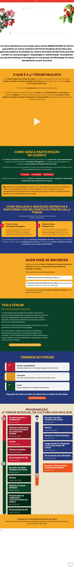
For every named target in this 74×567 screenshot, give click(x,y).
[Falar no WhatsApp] (70, 563)
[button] (37, 122)
